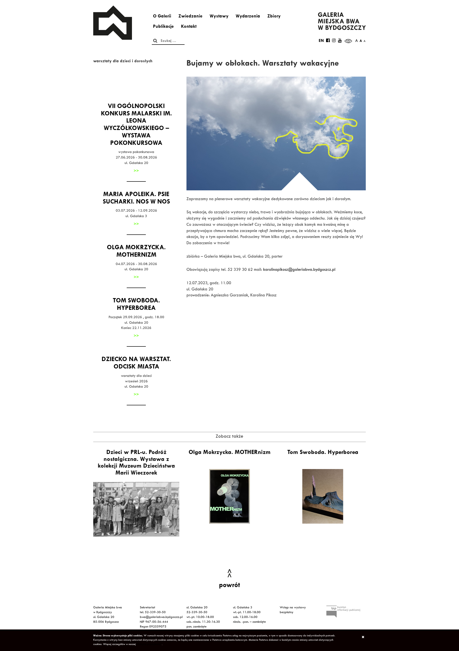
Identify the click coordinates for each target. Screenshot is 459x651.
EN (321, 41)
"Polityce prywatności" (149, 644)
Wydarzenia (248, 16)
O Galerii (162, 16)
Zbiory (274, 16)
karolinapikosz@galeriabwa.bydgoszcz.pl (299, 270)
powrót (229, 585)
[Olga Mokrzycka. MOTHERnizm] (229, 496)
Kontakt (189, 27)
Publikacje (163, 27)
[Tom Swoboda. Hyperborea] (323, 496)
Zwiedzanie (190, 16)
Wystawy (219, 16)
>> (136, 171)
